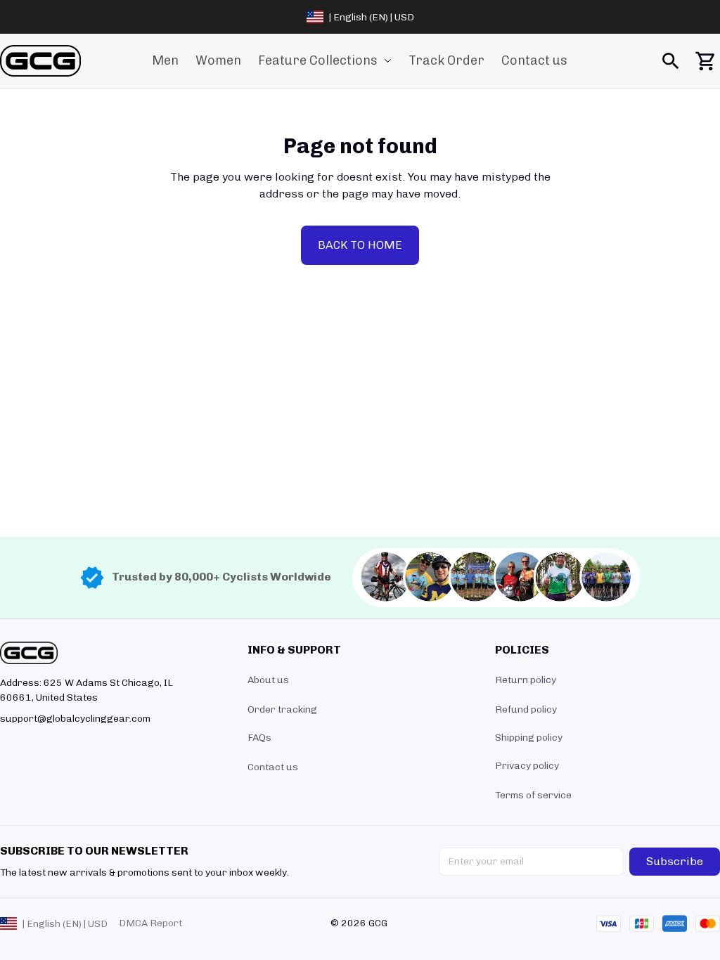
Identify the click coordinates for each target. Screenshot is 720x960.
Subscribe (674, 861)
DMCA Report (150, 923)
